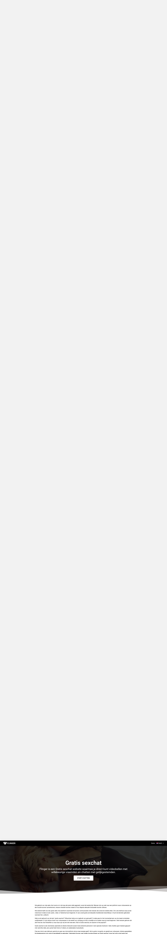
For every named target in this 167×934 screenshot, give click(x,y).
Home (153, 843)
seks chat (50, 905)
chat (59, 911)
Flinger (11, 843)
